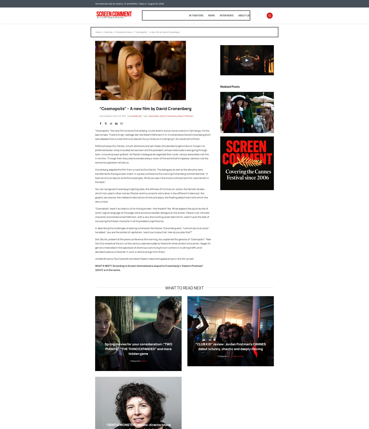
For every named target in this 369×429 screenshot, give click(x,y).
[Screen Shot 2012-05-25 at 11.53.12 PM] (140, 42)
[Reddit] (111, 123)
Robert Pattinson (185, 116)
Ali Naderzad (136, 116)
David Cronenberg (168, 116)
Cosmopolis (153, 116)
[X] (105, 123)
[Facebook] (100, 123)
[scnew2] (114, 11)
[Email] (121, 123)
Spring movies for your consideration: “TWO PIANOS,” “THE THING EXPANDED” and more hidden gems (138, 349)
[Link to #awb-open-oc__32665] (270, 16)
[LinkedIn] (116, 123)
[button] (222, 112)
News (143, 361)
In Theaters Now (236, 356)
